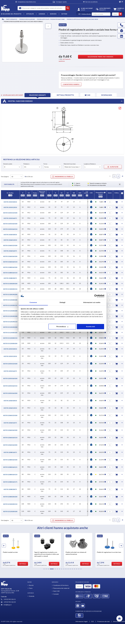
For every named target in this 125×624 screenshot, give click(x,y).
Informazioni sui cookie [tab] (91, 302)
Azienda (42, 14)
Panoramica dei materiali (61, 588)
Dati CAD (56, 591)
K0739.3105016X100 (10, 223)
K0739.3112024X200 (10, 327)
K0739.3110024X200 (10, 294)
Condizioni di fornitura (60, 585)
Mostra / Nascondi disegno (20, 101)
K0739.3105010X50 (10, 202)
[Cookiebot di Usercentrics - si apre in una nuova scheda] (95, 296)
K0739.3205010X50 (10, 349)
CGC (92, 621)
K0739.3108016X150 (10, 272)
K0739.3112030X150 (10, 338)
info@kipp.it (7, 605)
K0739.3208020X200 (10, 497)
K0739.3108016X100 (10, 267)
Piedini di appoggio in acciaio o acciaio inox (82, 19)
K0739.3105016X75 (10, 218)
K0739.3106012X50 (10, 240)
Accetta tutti (90, 326)
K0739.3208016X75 (10, 452)
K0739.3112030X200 (10, 343)
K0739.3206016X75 (10, 423)
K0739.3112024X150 (10, 322)
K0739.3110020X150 (10, 289)
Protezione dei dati (103, 621)
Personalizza (61, 326)
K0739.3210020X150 (10, 504)
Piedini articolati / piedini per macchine (51, 19)
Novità (31, 585)
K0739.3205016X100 (10, 378)
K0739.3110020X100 (10, 283)
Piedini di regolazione (27, 19)
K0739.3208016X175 (10, 482)
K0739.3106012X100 (10, 245)
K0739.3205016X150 (10, 386)
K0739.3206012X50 (10, 408)
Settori (64, 14)
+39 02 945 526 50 (9, 602)
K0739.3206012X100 (10, 415)
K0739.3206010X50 (10, 400)
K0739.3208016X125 (10, 467)
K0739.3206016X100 (10, 430)
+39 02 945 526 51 (9, 599)
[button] (4, 546)
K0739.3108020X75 (10, 278)
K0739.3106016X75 (10, 251)
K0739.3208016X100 (10, 460)
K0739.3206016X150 (10, 437)
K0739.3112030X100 (10, 332)
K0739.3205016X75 (10, 371)
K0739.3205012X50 (10, 356)
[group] (15, 550)
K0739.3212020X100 (10, 511)
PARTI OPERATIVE (11, 19)
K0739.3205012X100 (10, 364)
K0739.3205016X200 (10, 393)
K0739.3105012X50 (10, 207)
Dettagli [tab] (62, 302)
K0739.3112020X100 (10, 300)
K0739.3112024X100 (10, 316)
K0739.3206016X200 (10, 445)
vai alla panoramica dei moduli (13, 95)
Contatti (56, 594)
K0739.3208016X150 (10, 474)
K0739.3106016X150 (10, 262)
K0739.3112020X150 (10, 305)
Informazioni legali (81, 621)
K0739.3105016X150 (10, 229)
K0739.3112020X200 (10, 311)
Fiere (30, 588)
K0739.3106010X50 (10, 234)
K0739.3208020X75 (10, 489)
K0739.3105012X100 (10, 213)
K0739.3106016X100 (10, 256)
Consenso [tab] (33, 302)
